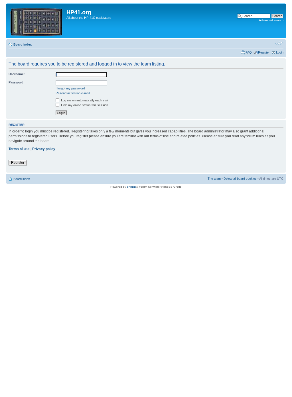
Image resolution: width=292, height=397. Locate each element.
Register (264, 52)
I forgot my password (70, 88)
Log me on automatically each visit (84, 100)
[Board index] (36, 21)
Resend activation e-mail (73, 93)
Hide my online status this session (84, 105)
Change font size (279, 43)
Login (279, 52)
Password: (17, 82)
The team (214, 178)
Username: (17, 74)
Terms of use (19, 149)
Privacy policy (43, 149)
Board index (22, 44)
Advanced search (271, 20)
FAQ (249, 52)
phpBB (131, 186)
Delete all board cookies (240, 178)
